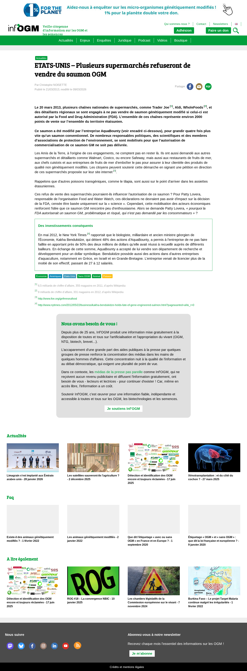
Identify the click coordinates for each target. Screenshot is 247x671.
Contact (201, 24)
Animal (96, 276)
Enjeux (85, 40)
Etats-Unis (69, 276)
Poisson (107, 276)
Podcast (144, 40)
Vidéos (162, 40)
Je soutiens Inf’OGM (123, 408)
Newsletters (220, 24)
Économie (41, 276)
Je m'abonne (142, 653)
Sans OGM (84, 276)
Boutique (180, 40)
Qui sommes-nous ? (177, 24)
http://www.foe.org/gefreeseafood (57, 298)
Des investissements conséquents (65, 226)
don (218, 30)
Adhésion (184, 30)
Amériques (55, 276)
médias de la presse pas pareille (119, 372)
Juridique (124, 40)
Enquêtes (104, 40)
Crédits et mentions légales (127, 667)
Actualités (66, 40)
